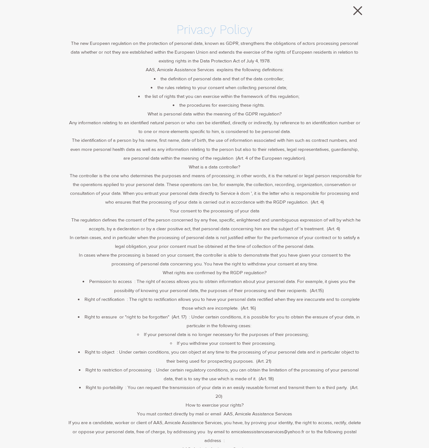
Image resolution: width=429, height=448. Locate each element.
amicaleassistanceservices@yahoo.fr (267, 431)
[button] (357, 10)
